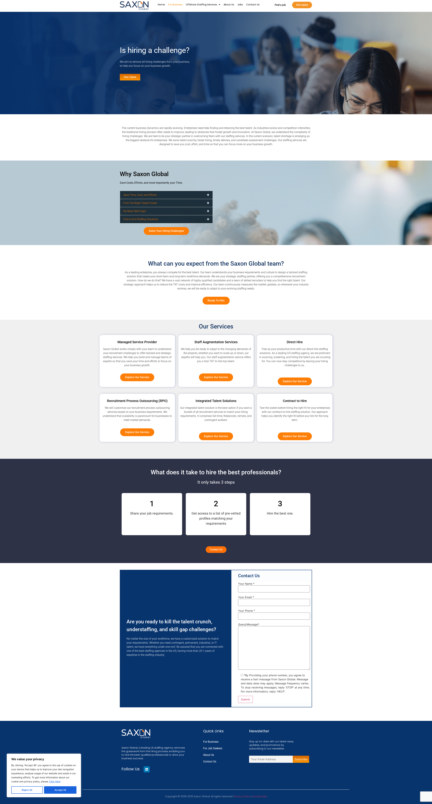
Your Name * (246, 583)
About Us (229, 4)
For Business (175, 4)
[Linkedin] (147, 769)
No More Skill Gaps (134, 211)
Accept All (60, 789)
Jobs (240, 4)
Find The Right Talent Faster (140, 203)
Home (161, 4)
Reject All (27, 789)
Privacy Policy (242, 796)
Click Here (54, 781)
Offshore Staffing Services (201, 4)
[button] (203, 4)
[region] (44, 775)
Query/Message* (248, 624)
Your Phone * (246, 610)
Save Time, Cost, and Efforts (140, 195)
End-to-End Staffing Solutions (140, 219)
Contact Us (253, 4)
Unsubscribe (259, 796)
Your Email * (246, 597)
